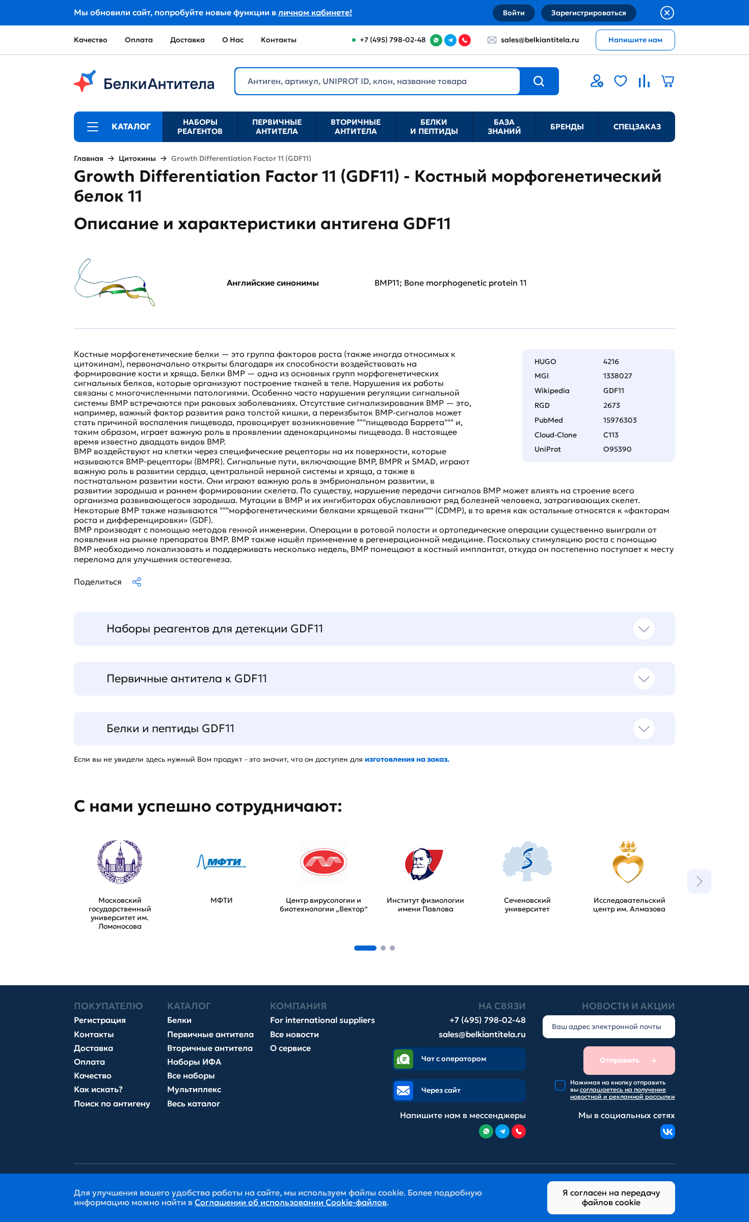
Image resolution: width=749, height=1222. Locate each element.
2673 (611, 405)
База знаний (504, 126)
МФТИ (188, 837)
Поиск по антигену (112, 1103)
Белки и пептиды (434, 126)
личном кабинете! (315, 12)
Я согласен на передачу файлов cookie (611, 1197)
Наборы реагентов (200, 126)
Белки (179, 1020)
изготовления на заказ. (407, 759)
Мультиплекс (194, 1089)
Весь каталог (193, 1103)
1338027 (617, 375)
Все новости (294, 1034)
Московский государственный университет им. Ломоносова (110, 851)
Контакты (279, 39)
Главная (88, 158)
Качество (91, 39)
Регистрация (100, 1020)
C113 (611, 434)
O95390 (617, 449)
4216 (611, 361)
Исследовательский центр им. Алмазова (624, 841)
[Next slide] (699, 881)
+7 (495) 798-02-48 (487, 1020)
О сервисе (290, 1048)
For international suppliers (322, 1020)
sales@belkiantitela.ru (540, 39)
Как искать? (98, 1089)
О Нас (233, 39)
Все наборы (191, 1075)
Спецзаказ (637, 126)
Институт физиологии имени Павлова (424, 841)
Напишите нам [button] (635, 39)
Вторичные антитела (356, 126)
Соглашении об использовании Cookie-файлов (291, 1202)
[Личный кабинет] (597, 81)
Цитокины (137, 158)
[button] (365, 948)
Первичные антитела (277, 126)
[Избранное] (620, 81)
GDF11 (613, 390)
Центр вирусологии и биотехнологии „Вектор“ (321, 846)
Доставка (187, 39)
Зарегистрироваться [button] (588, 12)
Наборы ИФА (194, 1062)
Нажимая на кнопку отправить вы (622, 1090)
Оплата (139, 39)
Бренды (567, 126)
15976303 (620, 420)
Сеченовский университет (507, 841)
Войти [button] (514, 12)
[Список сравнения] (644, 81)
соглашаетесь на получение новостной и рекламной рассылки (622, 1093)
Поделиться (98, 581)
